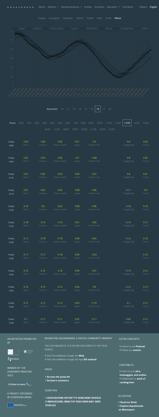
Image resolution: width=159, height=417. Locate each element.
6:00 (67, 123)
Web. (82, 355)
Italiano (143, 7)
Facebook (68, 18)
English (153, 7)
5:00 (60, 123)
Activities (99, 7)
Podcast (140, 346)
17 (103, 109)
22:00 (102, 129)
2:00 (36, 123)
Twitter (80, 18)
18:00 (66, 129)
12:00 (118, 123)
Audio (108, 18)
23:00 (112, 129)
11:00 (109, 123)
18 (109, 109)
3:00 (44, 123)
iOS (85, 359)
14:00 (136, 123)
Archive (88, 7)
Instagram (54, 18)
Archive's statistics (58, 380)
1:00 (29, 123)
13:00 (127, 123)
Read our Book (128, 402)
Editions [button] (52, 7)
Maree (118, 18)
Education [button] (112, 7)
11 (68, 109)
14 (85, 109)
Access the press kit (58, 377)
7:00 (75, 123)
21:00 (93, 129)
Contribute (127, 7)
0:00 (21, 123)
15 (91, 109)
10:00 (99, 123)
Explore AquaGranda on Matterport (130, 407)
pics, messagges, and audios (133, 373)
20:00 (84, 129)
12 (74, 109)
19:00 (75, 129)
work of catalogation (132, 380)
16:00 (47, 129)
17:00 (57, 129)
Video (99, 18)
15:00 (146, 123)
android (92, 359)
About (42, 7)
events (137, 350)
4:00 (52, 123)
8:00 (83, 123)
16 (97, 109)
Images (42, 18)
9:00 (91, 123)
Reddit (90, 18)
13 (79, 109)
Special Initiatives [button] (70, 7)
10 (62, 109)
